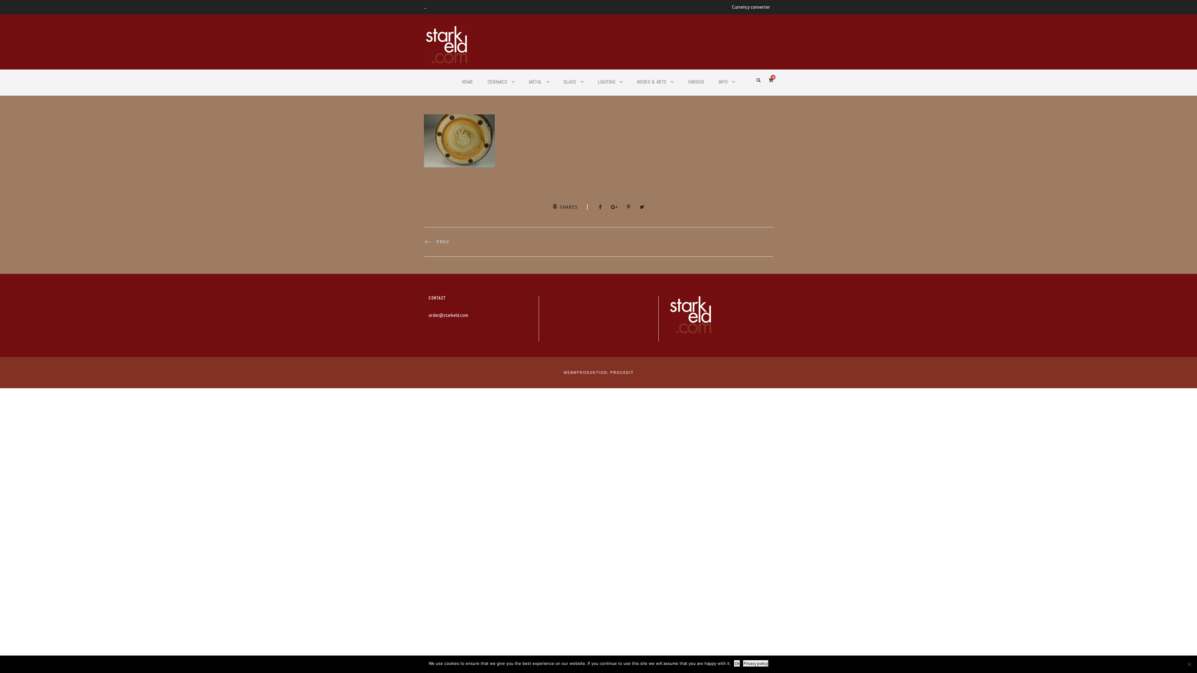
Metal (535, 82)
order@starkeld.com (448, 315)
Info (723, 82)
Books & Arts (651, 82)
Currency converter (751, 7)
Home (467, 82)
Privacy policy (756, 663)
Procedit (622, 372)
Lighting (606, 82)
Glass (570, 82)
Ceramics (497, 82)
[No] (1189, 664)
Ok (737, 663)
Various (696, 82)
